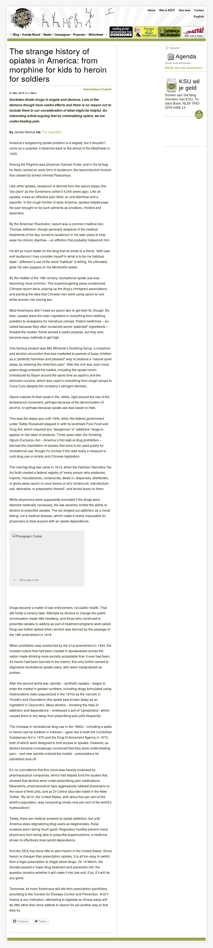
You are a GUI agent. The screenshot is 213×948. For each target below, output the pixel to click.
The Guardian (51, 132)
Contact (199, 10)
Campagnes (62, 34)
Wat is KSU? (167, 10)
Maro (34, 93)
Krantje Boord (31, 34)
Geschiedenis (92, 89)
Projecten (79, 34)
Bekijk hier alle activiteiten (183, 67)
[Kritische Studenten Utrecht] (22, 18)
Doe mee (184, 10)
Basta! (47, 34)
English (199, 16)
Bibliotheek (96, 34)
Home (151, 10)
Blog (16, 34)
